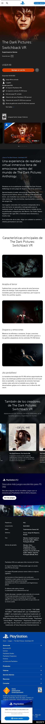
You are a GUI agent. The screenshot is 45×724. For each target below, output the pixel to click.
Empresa (5, 659)
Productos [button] (6, 666)
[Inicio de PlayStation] (22, 3)
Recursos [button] (6, 679)
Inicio (4, 641)
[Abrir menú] (2, 3)
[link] (22, 443)
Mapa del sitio (38, 716)
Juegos (10, 641)
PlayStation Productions (10, 656)
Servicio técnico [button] (8, 675)
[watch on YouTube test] (35, 140)
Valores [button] (5, 670)
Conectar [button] (6, 683)
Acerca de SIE (7, 648)
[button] (22, 133)
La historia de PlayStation (10, 661)
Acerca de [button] (6, 645)
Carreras (5, 651)
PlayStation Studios (8, 653)
